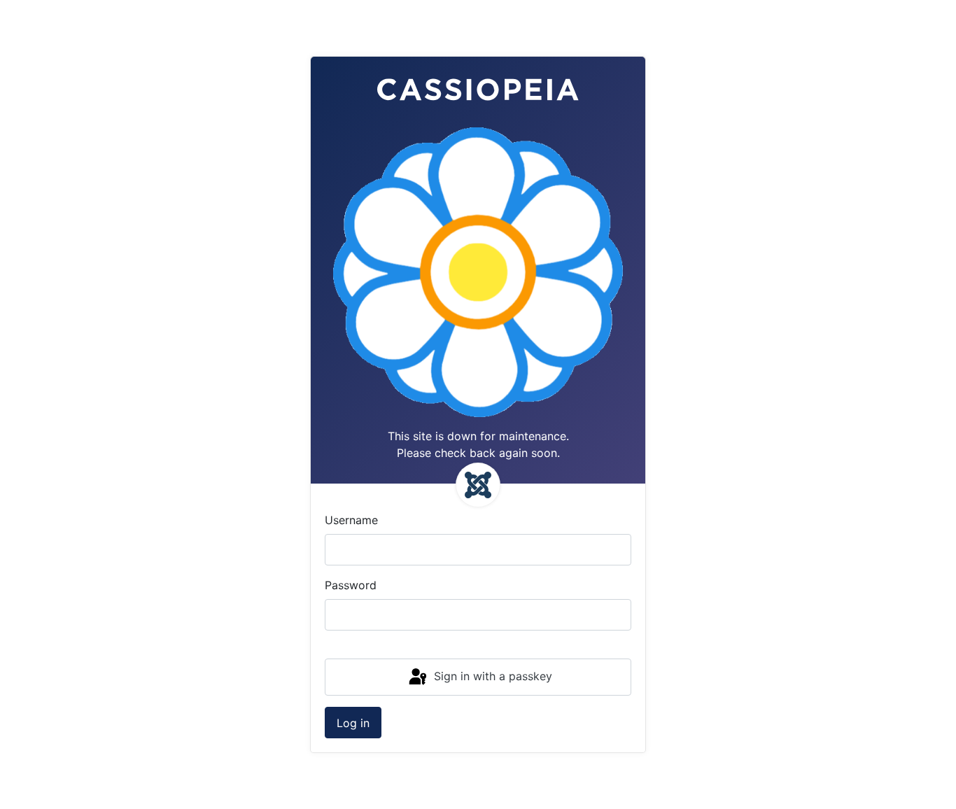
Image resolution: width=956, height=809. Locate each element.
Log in (353, 723)
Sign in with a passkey (491, 676)
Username (351, 520)
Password (351, 585)
